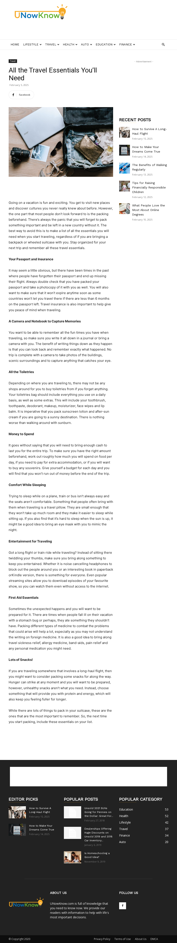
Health (68, 44)
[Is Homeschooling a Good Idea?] (72, 857)
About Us (140, 939)
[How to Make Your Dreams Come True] (124, 150)
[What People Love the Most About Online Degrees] (124, 208)
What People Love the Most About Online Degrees (148, 210)
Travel (50, 44)
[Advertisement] (59, 29)
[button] (163, 45)
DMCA (154, 939)
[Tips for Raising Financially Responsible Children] (124, 186)
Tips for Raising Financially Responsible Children (149, 187)
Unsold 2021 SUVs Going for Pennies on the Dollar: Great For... (98, 812)
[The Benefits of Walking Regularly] (124, 168)
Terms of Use (122, 939)
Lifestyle (30, 44)
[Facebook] (122, 905)
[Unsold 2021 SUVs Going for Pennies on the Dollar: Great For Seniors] (72, 812)
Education (104, 44)
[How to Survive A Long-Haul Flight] (124, 132)
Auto (85, 44)
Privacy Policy (102, 939)
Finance (125, 44)
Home (15, 44)
